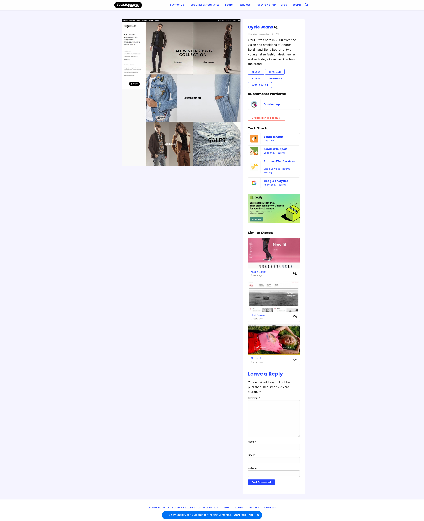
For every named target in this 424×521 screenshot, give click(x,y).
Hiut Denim (258, 315)
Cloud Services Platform (277, 168)
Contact (270, 507)
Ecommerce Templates (205, 4)
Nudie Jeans (258, 271)
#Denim (256, 72)
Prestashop (272, 104)
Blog (284, 4)
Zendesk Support (276, 149)
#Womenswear (260, 85)
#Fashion (275, 72)
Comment (254, 398)
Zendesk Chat (273, 137)
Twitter (254, 507)
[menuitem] (177, 5)
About (239, 507)
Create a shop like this (266, 117)
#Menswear (275, 78)
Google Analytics (276, 181)
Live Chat (269, 140)
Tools (229, 4)
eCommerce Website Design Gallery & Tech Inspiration (183, 507)
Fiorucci (256, 358)
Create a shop (266, 4)
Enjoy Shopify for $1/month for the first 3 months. (211, 514)
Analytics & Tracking (275, 184)
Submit (296, 4)
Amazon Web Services (279, 161)
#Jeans (256, 78)
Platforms (177, 4)
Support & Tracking (274, 152)
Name (252, 441)
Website (252, 468)
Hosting (268, 172)
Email (251, 454)
